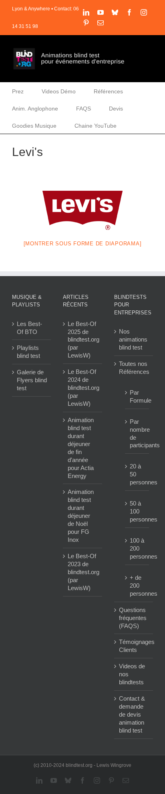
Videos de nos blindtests (132, 674)
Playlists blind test (28, 351)
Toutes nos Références (134, 367)
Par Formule (137, 396)
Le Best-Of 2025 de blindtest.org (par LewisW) (83, 339)
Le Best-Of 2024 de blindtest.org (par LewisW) (83, 387)
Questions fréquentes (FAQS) (133, 617)
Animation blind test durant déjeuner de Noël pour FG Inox (81, 515)
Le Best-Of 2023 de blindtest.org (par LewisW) (83, 572)
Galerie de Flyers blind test (32, 380)
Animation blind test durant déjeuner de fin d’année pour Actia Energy (81, 448)
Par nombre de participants (137, 433)
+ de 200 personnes (137, 585)
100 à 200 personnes (137, 548)
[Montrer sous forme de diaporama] (83, 244)
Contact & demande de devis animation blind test (132, 714)
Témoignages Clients (134, 645)
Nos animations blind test (133, 339)
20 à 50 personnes (137, 474)
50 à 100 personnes (137, 511)
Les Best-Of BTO (29, 327)
